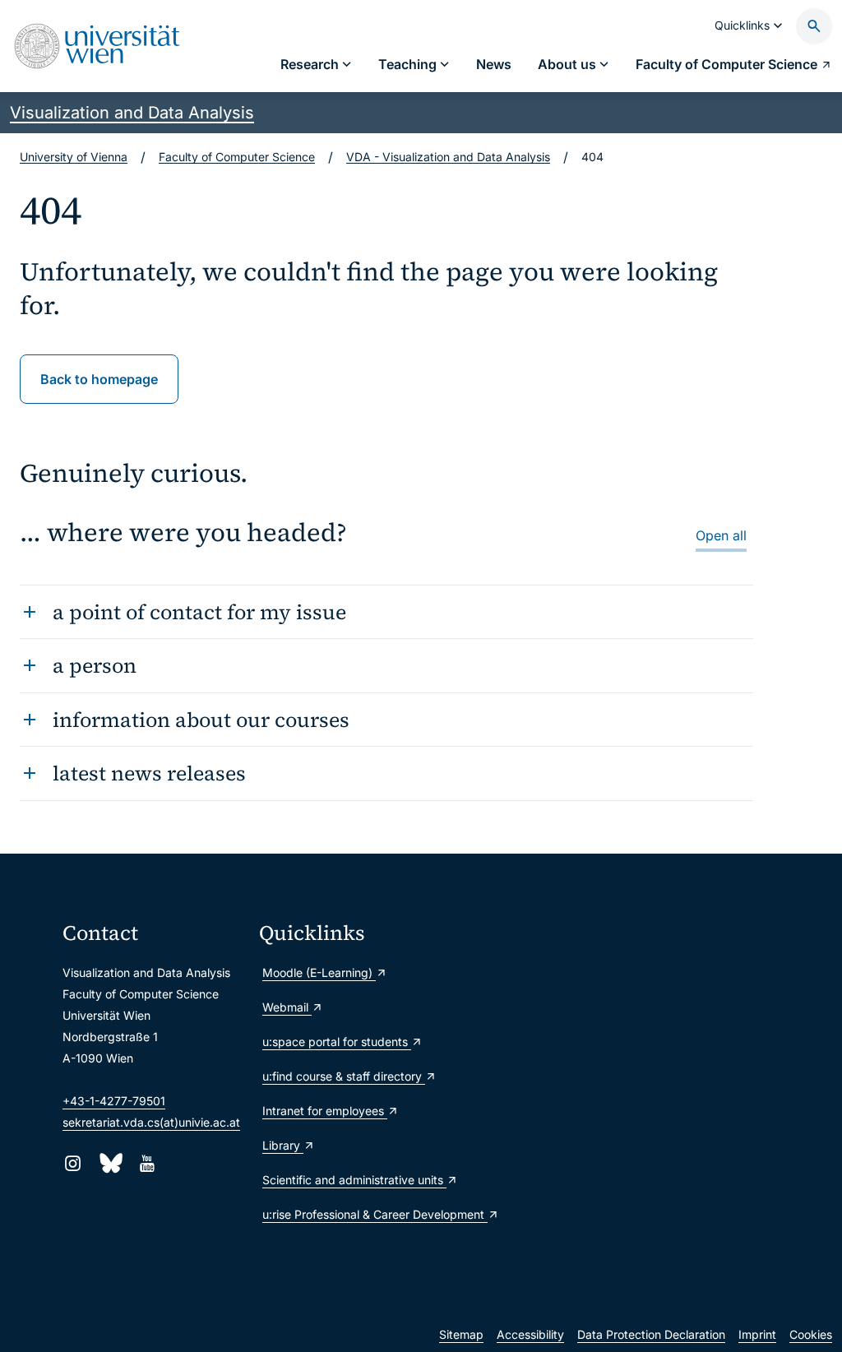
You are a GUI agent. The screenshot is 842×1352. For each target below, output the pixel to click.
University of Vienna (73, 157)
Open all (721, 535)
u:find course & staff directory (343, 1076)
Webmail (287, 1007)
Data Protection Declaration (651, 1334)
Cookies (810, 1334)
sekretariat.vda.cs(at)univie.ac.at (151, 1122)
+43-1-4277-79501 (113, 1101)
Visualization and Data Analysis (132, 113)
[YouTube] (147, 1163)
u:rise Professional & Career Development (350, 1214)
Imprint (757, 1334)
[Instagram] (73, 1163)
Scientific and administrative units (350, 1180)
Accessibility (530, 1334)
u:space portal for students (336, 1042)
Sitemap (461, 1334)
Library (282, 1145)
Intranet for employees (324, 1111)
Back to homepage (99, 379)
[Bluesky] (110, 1163)
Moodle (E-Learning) (319, 972)
